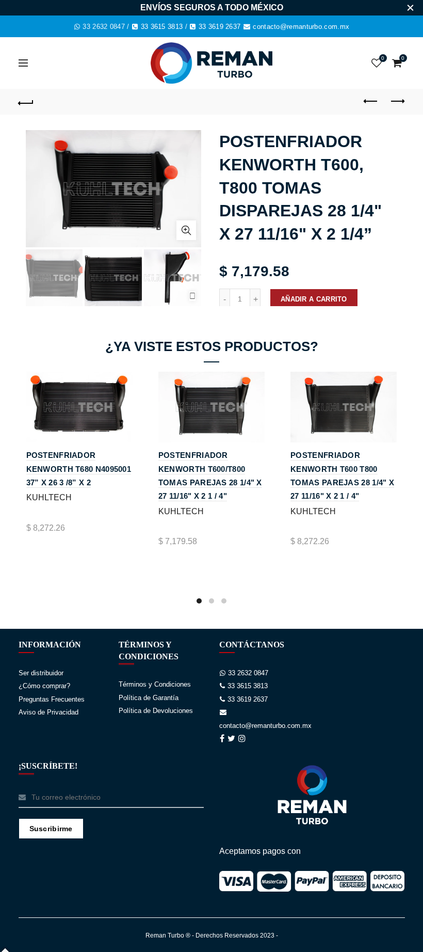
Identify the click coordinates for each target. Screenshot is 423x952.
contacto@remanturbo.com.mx (301, 26)
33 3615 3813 (162, 26)
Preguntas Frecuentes (52, 699)
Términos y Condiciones (155, 684)
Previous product (371, 101)
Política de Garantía (148, 698)
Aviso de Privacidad (48, 712)
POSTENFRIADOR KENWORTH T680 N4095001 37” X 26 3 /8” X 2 (79, 469)
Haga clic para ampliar (186, 230)
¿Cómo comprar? (44, 686)
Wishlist (382, 58)
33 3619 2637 (220, 26)
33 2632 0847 (104, 26)
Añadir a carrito (314, 299)
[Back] (26, 101)
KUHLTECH (49, 497)
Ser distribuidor (41, 673)
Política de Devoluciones (156, 711)
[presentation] (192, 296)
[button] (199, 601)
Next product (397, 101)
